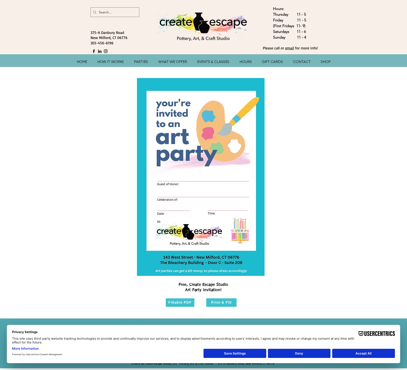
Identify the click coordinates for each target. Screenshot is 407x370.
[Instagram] (105, 51)
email (289, 48)
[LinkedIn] (99, 51)
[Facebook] (93, 51)
